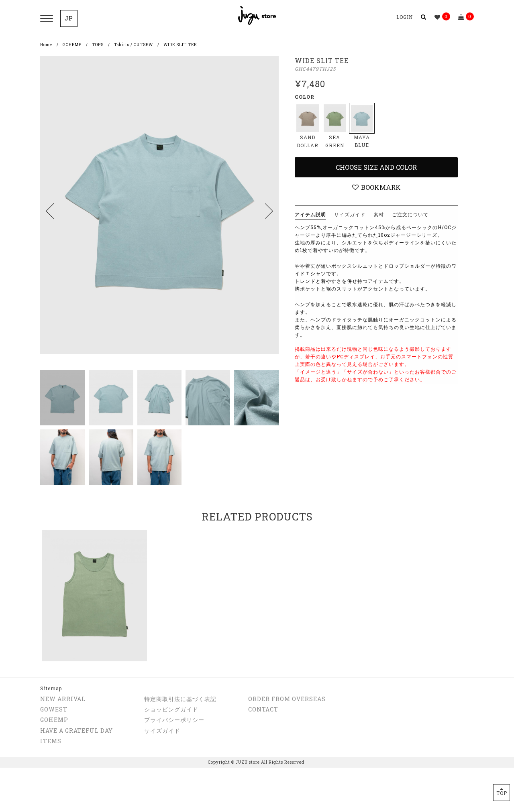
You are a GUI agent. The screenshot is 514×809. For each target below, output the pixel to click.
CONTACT (263, 709)
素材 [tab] (378, 214)
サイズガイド (162, 730)
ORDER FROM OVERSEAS (287, 699)
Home (46, 44)
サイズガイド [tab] (349, 214)
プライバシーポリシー (174, 720)
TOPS (98, 44)
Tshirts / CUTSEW (133, 44)
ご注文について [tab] (410, 214)
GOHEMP (72, 44)
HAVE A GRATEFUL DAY (76, 730)
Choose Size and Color (376, 167)
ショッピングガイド (171, 709)
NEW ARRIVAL (63, 699)
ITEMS (50, 741)
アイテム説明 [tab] (310, 214)
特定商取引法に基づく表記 (180, 699)
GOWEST (53, 709)
